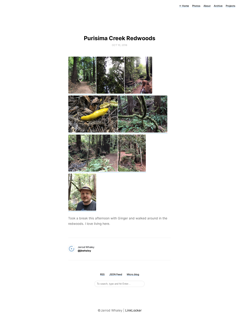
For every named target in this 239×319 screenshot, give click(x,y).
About (207, 5)
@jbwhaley (84, 250)
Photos (196, 5)
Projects (230, 5)
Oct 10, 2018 (119, 45)
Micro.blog (133, 274)
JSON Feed (115, 274)
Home (184, 5)
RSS (102, 274)
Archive (218, 5)
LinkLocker (133, 310)
